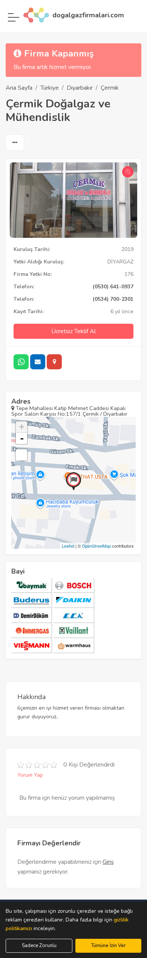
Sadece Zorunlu (39, 945)
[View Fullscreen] (21, 455)
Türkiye (49, 88)
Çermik (110, 88)
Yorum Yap (30, 775)
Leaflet (68, 546)
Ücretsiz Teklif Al (73, 331)
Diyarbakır (80, 88)
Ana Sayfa (19, 88)
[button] (15, 143)
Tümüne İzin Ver (108, 945)
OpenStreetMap (96, 546)
